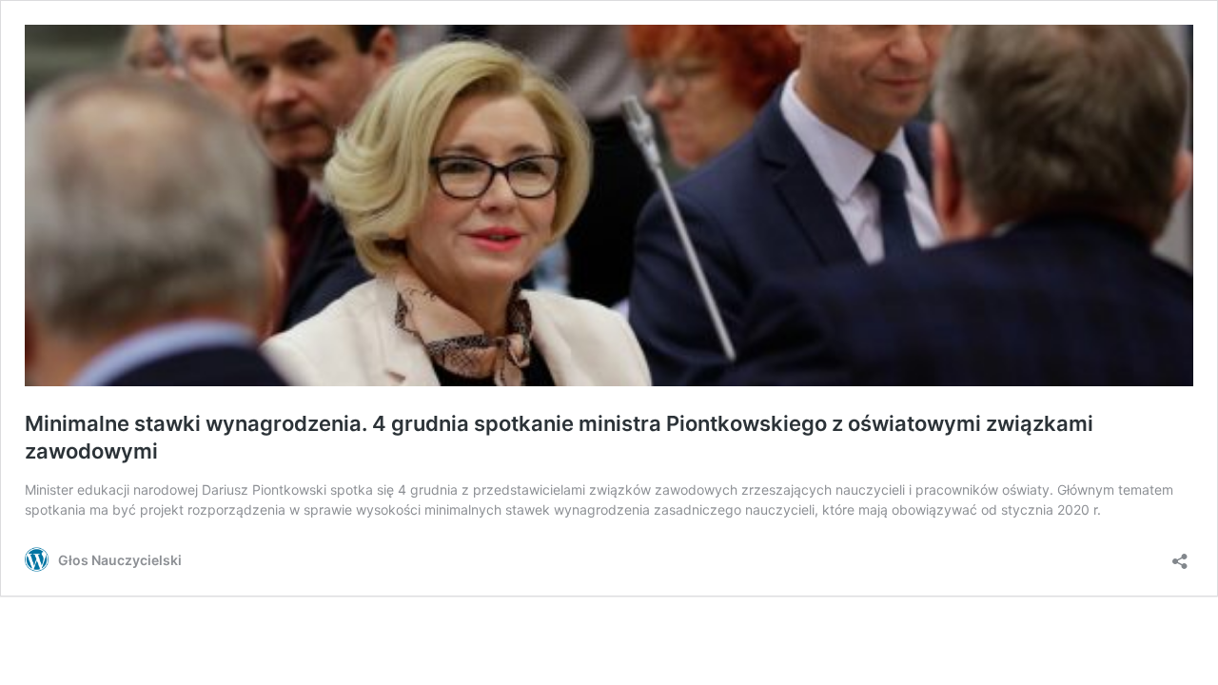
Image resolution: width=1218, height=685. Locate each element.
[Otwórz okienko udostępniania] (1180, 555)
